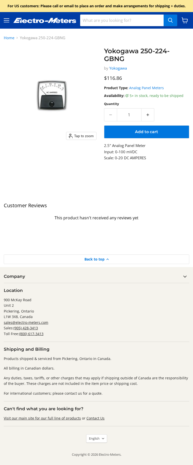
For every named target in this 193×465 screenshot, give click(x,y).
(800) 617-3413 (31, 333)
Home (9, 38)
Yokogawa (118, 68)
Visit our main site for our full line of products (42, 418)
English (94, 438)
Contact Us (95, 418)
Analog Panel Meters (146, 87)
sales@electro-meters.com (26, 322)
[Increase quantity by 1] (147, 114)
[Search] (170, 20)
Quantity (111, 104)
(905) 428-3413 (26, 328)
